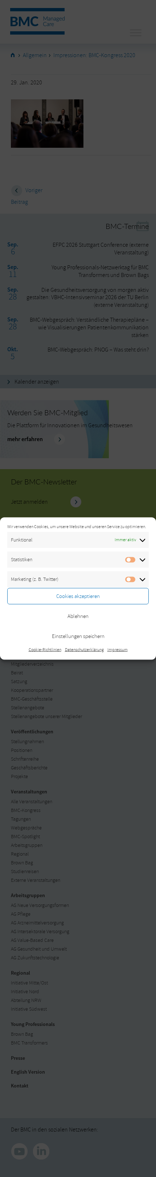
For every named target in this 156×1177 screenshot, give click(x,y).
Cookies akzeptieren (78, 596)
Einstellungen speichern (78, 636)
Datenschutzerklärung (84, 650)
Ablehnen (78, 616)
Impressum (117, 650)
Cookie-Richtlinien (45, 650)
